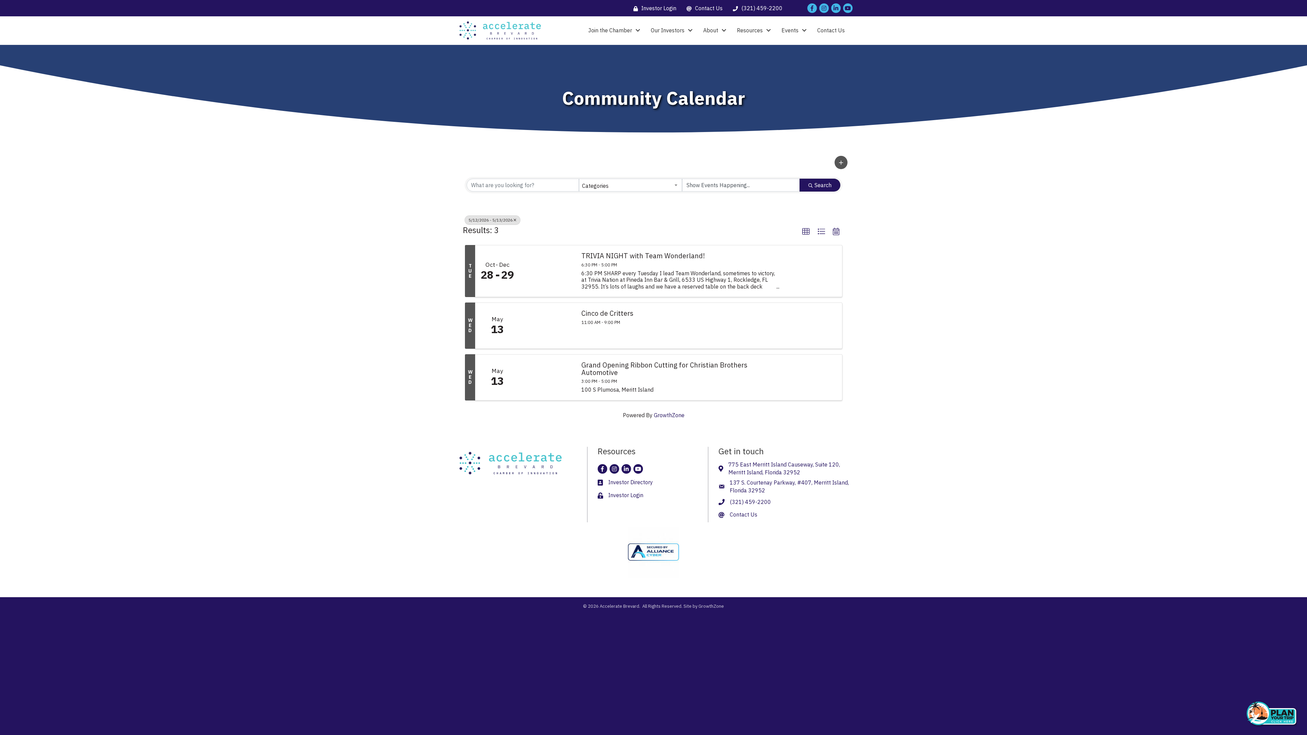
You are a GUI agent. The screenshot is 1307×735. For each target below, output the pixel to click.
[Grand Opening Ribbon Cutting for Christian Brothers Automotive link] (547, 377)
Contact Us (831, 30)
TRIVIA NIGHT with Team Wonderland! (643, 256)
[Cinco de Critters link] (547, 325)
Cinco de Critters (607, 313)
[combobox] (630, 185)
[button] (841, 162)
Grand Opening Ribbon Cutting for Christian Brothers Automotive (664, 368)
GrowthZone (669, 415)
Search (823, 185)
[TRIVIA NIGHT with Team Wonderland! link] (547, 271)
